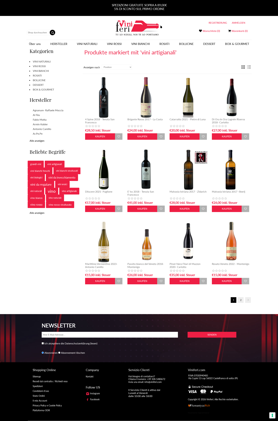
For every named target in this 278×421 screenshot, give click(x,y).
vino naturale (55, 197)
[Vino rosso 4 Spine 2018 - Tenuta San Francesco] (103, 97)
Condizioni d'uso (41, 391)
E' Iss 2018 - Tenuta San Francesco (140, 193)
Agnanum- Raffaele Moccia (48, 110)
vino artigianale (69, 191)
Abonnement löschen (73, 352)
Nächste (248, 300)
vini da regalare (41, 184)
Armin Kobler (40, 124)
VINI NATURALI (87, 44)
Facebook (94, 399)
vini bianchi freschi (40, 170)
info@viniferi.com (153, 382)
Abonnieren (51, 352)
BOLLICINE (186, 44)
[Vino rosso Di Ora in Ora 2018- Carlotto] (230, 97)
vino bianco (36, 197)
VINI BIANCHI (140, 44)
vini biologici (36, 177)
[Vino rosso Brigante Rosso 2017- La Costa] (146, 97)
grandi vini (35, 164)
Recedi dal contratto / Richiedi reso (50, 381)
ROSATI (164, 44)
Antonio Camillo (42, 128)
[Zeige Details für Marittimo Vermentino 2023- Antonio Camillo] (103, 242)
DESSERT (209, 44)
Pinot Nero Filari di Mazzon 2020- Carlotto (185, 265)
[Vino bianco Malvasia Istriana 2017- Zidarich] (188, 169)
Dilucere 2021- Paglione (98, 191)
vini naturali (36, 191)
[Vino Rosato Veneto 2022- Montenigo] (230, 242)
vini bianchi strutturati (67, 170)
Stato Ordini (39, 395)
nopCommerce (203, 413)
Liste (249, 67)
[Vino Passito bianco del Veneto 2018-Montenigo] (146, 242)
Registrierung (218, 22)
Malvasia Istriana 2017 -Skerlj (228, 191)
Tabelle (243, 67)
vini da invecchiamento (61, 177)
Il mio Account (40, 400)
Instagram (94, 393)
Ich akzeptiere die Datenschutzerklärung (67, 343)
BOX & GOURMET (237, 44)
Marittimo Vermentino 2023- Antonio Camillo (101, 265)
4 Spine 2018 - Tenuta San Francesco (100, 121)
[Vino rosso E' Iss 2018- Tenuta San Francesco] (146, 169)
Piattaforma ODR (41, 410)
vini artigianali (54, 164)
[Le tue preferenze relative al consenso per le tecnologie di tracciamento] (272, 415)
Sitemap (37, 376)
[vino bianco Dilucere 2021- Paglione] (103, 169)
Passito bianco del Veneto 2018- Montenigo (145, 265)
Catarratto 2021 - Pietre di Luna (188, 119)
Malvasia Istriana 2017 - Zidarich (188, 191)
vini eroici (62, 184)
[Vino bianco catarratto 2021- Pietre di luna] (188, 97)
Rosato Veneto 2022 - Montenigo (230, 263)
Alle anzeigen (37, 140)
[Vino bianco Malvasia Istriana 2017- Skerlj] (230, 169)
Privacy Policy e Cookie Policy (47, 405)
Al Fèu (36, 114)
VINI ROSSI (114, 44)
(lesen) (93, 343)
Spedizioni (38, 386)
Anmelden (238, 22)
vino (52, 191)
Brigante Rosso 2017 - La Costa (145, 119)
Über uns (35, 44)
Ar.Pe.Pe (37, 133)
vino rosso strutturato (60, 204)
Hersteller (58, 44)
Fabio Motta (39, 119)
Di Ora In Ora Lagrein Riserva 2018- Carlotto (228, 121)
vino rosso (36, 204)
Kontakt (89, 376)
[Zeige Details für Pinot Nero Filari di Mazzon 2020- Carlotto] (188, 242)
